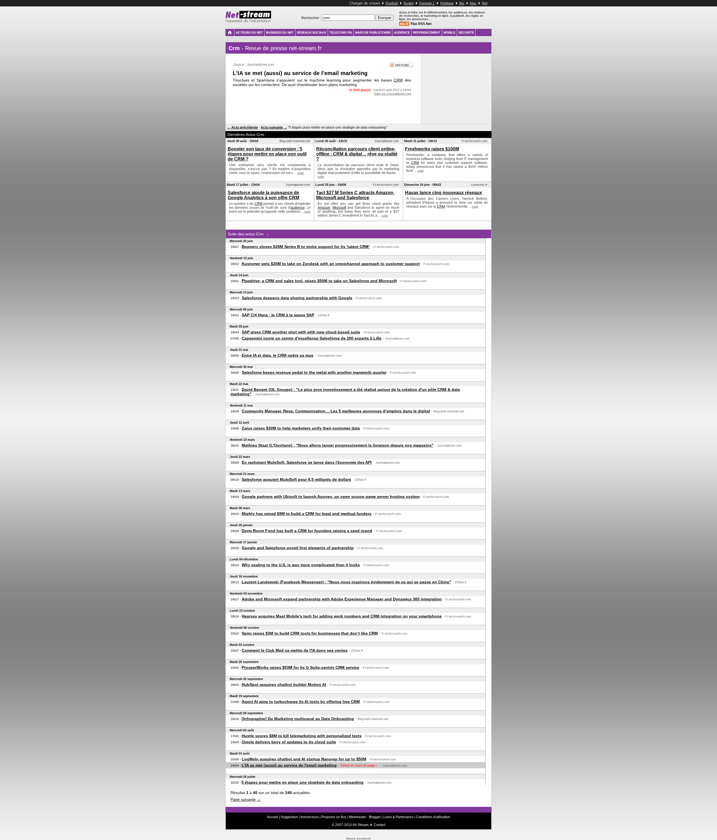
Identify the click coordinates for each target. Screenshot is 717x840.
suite (300, 173)
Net (484, 3)
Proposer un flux (333, 817)
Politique (447, 3)
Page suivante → (246, 799)
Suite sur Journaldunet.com (392, 93)
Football (392, 3)
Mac (473, 3)
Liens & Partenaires (398, 817)
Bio (461, 3)
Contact (379, 825)
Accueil (272, 817)
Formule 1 (427, 3)
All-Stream (361, 825)
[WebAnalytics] (358, 835)
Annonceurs (309, 817)
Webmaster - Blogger (365, 817)
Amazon (324, 208)
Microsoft (339, 208)
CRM (398, 80)
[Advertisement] (323, 106)
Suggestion (289, 817)
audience (297, 208)
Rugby (409, 3)
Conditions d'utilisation (433, 817)
